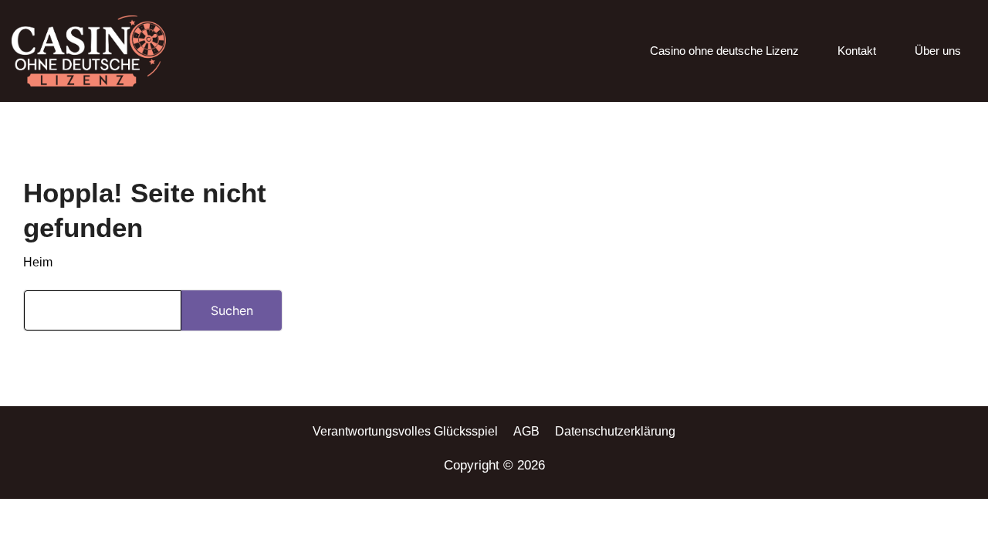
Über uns (938, 50)
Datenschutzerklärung (615, 431)
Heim (37, 262)
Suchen (232, 310)
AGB (526, 431)
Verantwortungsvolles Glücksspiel (405, 431)
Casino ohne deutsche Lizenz (724, 50)
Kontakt (856, 50)
